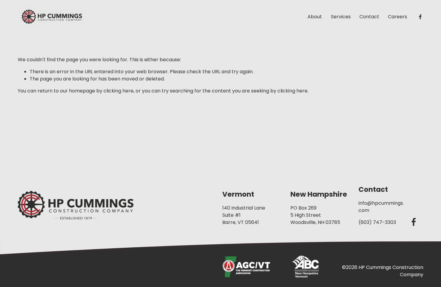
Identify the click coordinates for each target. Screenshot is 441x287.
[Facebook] (420, 17)
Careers (397, 16)
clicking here (119, 90)
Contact (369, 16)
